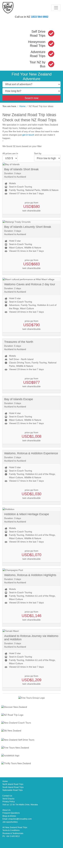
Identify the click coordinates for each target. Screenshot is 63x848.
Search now (31, 98)
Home (22, 106)
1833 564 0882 (39, 16)
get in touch (28, 134)
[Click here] (31, 707)
